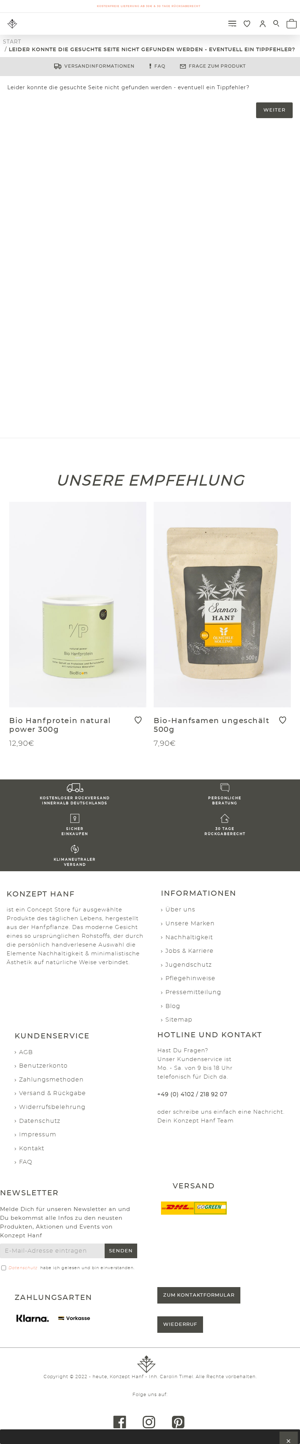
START (12, 41)
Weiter (274, 110)
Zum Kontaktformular (199, 1295)
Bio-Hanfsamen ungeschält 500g (211, 725)
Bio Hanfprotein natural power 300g (60, 725)
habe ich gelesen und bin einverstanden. (71, 1268)
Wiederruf (180, 1324)
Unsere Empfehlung (150, 480)
